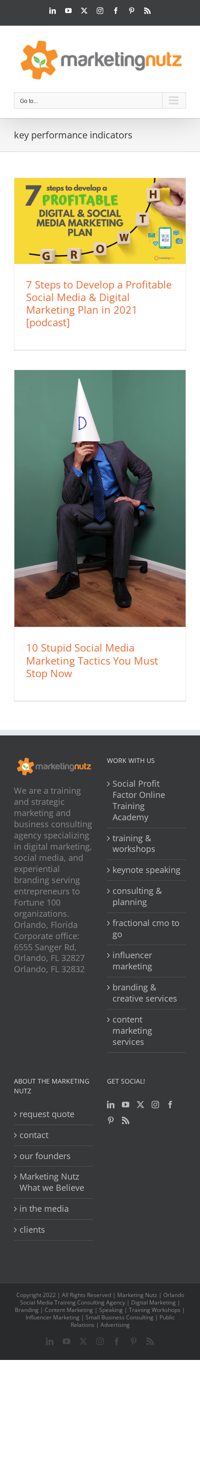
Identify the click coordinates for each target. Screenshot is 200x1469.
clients (32, 1229)
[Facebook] (170, 1104)
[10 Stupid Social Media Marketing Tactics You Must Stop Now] (100, 498)
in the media (44, 1208)
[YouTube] (125, 1104)
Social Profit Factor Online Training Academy (139, 800)
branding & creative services (145, 993)
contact (34, 1135)
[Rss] (125, 1120)
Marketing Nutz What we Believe (52, 1182)
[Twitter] (140, 1104)
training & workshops (134, 844)
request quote (47, 1114)
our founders (45, 1156)
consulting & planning (137, 896)
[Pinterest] (110, 1120)
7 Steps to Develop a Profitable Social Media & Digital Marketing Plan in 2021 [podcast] (99, 303)
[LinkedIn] (110, 1104)
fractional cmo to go (146, 929)
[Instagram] (155, 1104)
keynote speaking (146, 870)
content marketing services (132, 1030)
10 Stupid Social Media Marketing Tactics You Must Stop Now (92, 660)
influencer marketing (132, 961)
